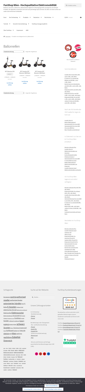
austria (13, 297)
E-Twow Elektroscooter (70, 160)
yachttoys (7, 337)
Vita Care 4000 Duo (69, 128)
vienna (6, 333)
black (22, 303)
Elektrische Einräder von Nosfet (73, 170)
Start (4, 17)
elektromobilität (18, 352)
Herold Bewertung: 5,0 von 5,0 (71, 327)
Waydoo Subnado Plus (70, 147)
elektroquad (18, 354)
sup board (24, 363)
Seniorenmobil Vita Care (71, 244)
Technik (5, 24)
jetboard (23, 359)
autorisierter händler (12, 303)
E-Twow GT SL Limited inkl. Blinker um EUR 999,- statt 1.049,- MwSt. (72, 80)
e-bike (17, 348)
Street (4, 330)
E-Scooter (11, 306)
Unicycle (22, 331)
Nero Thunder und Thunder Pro (73, 253)
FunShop (17, 318)
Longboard (16, 321)
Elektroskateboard (8, 316)
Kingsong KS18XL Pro (70, 236)
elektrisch (21, 350)
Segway (11, 328)
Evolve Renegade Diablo (71, 155)
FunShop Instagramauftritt (39, 24)
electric (16, 350)
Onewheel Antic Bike (70, 249)
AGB (27, 30)
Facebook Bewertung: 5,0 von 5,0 (72, 325)
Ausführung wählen (10, 84)
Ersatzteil (16, 316)
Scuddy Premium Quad (70, 168)
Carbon (10, 348)
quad (24, 361)
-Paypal (33, 318)
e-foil (20, 348)
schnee (4, 363)
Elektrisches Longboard (22, 310)
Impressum (20, 30)
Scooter (6, 327)
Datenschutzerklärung (51, 385)
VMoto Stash (68, 234)
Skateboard (16, 328)
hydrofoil (22, 318)
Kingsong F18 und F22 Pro (71, 242)
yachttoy (5, 369)
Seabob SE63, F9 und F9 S (71, 240)
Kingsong (5, 361)
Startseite (7, 36)
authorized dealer (16, 300)
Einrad (12, 350)
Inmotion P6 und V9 (70, 238)
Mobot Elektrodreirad (70, 122)
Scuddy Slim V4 (68, 120)
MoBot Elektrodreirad (70, 162)
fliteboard (20, 357)
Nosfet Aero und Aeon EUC (71, 247)
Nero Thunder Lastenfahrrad (72, 130)
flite (16, 357)
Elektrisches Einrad (8, 352)
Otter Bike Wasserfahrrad (71, 251)
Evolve (23, 316)
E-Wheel (18, 307)
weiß (10, 333)
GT (15, 359)
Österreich (7, 340)
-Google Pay (34, 331)
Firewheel (13, 357)
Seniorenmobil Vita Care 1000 (72, 126)
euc (22, 354)
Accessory (6, 297)
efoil (9, 350)
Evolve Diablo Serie (69, 245)
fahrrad (4, 357)
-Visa (32, 337)
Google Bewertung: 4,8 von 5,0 (71, 323)
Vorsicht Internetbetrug (20, 24)
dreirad (13, 348)
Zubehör (16, 337)
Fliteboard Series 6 (69, 157)
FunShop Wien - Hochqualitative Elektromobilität (30, 5)
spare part (23, 328)
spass (20, 363)
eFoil (22, 307)
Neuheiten (36, 17)
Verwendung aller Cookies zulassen (32, 389)
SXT (18, 331)
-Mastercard (34, 335)
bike (7, 348)
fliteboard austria (11, 318)
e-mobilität (24, 348)
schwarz (21, 324)
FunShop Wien (11, 359)
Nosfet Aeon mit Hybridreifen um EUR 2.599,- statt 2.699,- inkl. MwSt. (73, 86)
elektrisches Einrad (9, 310)
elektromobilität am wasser (9, 354)
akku (4, 348)
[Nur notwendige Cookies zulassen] (83, 385)
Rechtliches (47, 17)
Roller (14, 324)
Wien (14, 333)
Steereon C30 (68, 232)
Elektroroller (7, 313)
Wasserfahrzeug (6, 367)
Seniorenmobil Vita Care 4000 (72, 124)
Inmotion (19, 359)
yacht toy (19, 334)
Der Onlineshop (13, 17)
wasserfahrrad (19, 365)
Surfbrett (15, 331)
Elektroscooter (18, 312)
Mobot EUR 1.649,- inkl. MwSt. (72, 206)
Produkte (25, 17)
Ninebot (11, 324)
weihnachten (18, 367)
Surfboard (9, 331)
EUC (20, 316)
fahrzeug (8, 357)
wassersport (12, 367)
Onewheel (20, 361)
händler (6, 321)
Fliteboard (5, 318)
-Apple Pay (34, 329)
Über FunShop (7, 30)
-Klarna (33, 316)
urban (14, 365)
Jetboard (11, 321)
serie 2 (12, 363)
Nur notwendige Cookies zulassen (53, 389)
